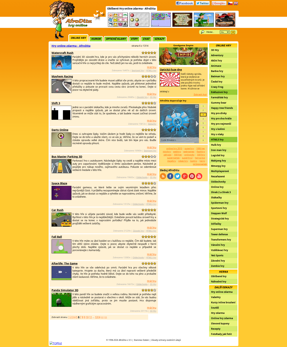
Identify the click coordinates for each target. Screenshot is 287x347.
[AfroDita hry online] (69, 27)
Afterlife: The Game (65, 263)
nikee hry (183, 160)
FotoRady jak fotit (221, 334)
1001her (178, 154)
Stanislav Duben (141, 340)
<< (102, 317)
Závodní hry (142, 97)
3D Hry (153, 97)
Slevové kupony (220, 323)
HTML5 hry (151, 70)
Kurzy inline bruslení (223, 302)
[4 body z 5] (151, 52)
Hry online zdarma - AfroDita (71, 46)
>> (105, 317)
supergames (173, 157)
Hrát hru (151, 67)
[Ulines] (139, 26)
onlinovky (189, 154)
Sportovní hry (138, 70)
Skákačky (152, 123)
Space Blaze (59, 183)
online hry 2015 (174, 148)
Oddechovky (142, 177)
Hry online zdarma (222, 292)
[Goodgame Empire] (183, 64)
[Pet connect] (118, 26)
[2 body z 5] (145, 52)
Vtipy (134, 39)
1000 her (200, 148)
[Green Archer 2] (203, 26)
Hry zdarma (218, 313)
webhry (177, 151)
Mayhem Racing (62, 76)
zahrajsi (167, 154)
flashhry (201, 151)
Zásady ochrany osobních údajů (166, 340)
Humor (96, 39)
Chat (146, 39)
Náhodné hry (218, 281)
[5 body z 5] (154, 52)
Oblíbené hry (218, 276)
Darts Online (60, 130)
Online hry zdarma (222, 318)
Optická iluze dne (171, 69)
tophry (193, 160)
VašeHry (216, 297)
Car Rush (57, 210)
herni (202, 160)
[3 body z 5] (148, 52)
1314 (97, 317)
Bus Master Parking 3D (67, 156)
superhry (189, 148)
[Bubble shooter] (161, 26)
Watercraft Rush (62, 53)
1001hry (201, 154)
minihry (167, 151)
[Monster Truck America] (225, 26)
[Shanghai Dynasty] (182, 26)
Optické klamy (116, 39)
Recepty (215, 328)
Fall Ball (57, 237)
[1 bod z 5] (143, 52)
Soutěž (215, 307)
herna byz (200, 157)
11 (90, 317)
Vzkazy (159, 39)
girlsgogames (200, 163)
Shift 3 (56, 103)
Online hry (78, 38)
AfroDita (123, 340)
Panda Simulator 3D (65, 290)
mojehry (171, 160)
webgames (188, 151)
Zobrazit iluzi (200, 94)
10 (87, 317)
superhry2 (187, 157)
